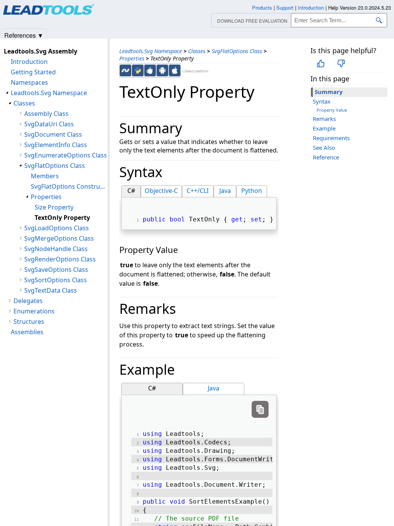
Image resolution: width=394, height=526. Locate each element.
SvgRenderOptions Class (60, 259)
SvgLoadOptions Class (56, 228)
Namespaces (29, 82)
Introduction (29, 61)
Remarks (324, 118)
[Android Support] (162, 70)
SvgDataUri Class (49, 124)
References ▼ (23, 35)
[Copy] (260, 409)
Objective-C (161, 190)
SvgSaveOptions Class (56, 269)
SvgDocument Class (53, 134)
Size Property (54, 207)
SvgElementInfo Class (55, 145)
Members (45, 176)
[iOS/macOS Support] (174, 70)
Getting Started (33, 72)
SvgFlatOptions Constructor (69, 186)
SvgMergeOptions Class (59, 238)
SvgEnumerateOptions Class (65, 155)
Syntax (322, 101)
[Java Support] (150, 70)
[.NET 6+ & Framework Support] (125, 70)
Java (225, 190)
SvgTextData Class (50, 290)
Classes (196, 51)
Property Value (332, 110)
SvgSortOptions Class (55, 280)
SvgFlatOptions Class (237, 51)
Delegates (28, 301)
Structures (28, 321)
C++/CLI (198, 190)
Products (262, 7)
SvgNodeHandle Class (56, 249)
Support (285, 7)
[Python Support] (138, 70)
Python (251, 190)
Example (324, 128)
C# (131, 190)
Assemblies (27, 332)
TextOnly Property (62, 217)
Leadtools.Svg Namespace (150, 51)
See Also (324, 147)
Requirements (331, 138)
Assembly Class (46, 113)
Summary (329, 91)
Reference (326, 157)
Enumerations (34, 311)
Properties (131, 58)
